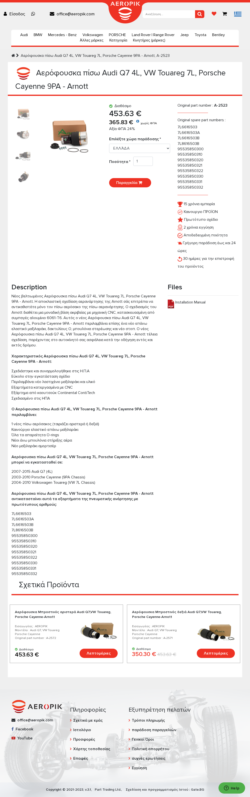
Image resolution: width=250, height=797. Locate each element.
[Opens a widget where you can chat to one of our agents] (231, 788)
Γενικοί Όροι (143, 739)
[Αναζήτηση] (199, 14)
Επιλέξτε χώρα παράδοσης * (135, 139)
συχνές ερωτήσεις (148, 758)
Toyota (200, 34)
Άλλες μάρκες (92, 40)
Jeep (184, 34)
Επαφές (80, 758)
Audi (24, 34)
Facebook (23, 729)
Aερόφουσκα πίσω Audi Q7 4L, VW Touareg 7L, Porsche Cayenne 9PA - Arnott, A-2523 (95, 55)
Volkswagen (93, 34)
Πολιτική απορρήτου (150, 749)
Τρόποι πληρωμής (148, 720)
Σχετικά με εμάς (88, 720)
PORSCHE (117, 34)
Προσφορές (84, 739)
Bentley (218, 34)
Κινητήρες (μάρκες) (149, 40)
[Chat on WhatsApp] (34, 14)
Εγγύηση (139, 768)
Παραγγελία (127, 182)
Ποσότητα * (121, 161)
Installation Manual (190, 302)
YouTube (23, 738)
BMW (38, 34)
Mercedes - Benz (62, 34)
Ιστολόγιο (82, 729)
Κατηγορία (118, 40)
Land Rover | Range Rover (153, 34)
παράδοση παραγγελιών (154, 729)
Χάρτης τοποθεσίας (91, 749)
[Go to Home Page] (13, 55)
